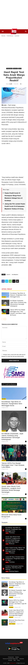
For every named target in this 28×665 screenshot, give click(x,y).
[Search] (26, 31)
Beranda (3, 35)
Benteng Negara (14, 571)
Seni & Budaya (5, 512)
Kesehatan (17, 35)
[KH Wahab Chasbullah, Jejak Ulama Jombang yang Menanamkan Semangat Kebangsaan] (5, 303)
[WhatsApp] (10, 281)
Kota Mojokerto (15, 274)
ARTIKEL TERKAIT (7, 289)
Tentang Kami (11, 657)
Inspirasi (3, 305)
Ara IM (10, 83)
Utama (20, 68)
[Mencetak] (17, 281)
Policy (18, 660)
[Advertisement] (14, 15)
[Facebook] (3, 281)
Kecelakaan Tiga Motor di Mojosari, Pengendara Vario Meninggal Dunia (18, 295)
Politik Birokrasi (10, 35)
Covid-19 (8, 274)
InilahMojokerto (13, 663)
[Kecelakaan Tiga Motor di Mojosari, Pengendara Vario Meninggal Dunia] (5, 295)
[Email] (13, 281)
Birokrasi (4, 483)
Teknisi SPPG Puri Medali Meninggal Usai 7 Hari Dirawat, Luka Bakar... (13, 465)
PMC (15, 660)
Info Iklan (10, 660)
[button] (2, 31)
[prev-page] (3, 319)
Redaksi (17, 657)
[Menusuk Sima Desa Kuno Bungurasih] (14, 505)
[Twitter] (6, 281)
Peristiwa (4, 297)
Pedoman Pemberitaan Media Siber (10, 658)
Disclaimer (21, 658)
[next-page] (5, 319)
